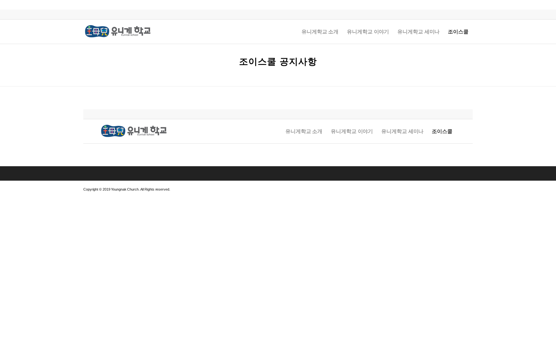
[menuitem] (320, 32)
